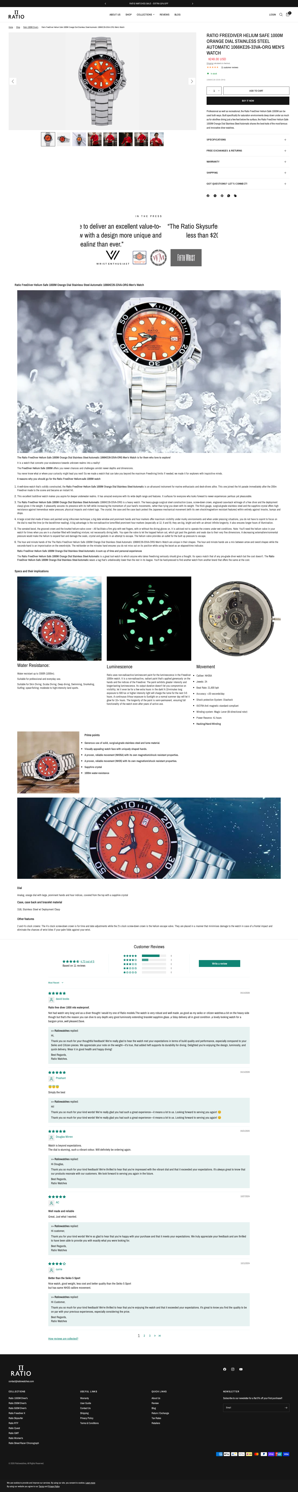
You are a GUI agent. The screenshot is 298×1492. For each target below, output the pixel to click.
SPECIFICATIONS (216, 139)
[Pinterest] (223, 196)
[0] (286, 14)
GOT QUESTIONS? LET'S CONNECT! (227, 183)
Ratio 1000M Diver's (30, 27)
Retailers (156, 1423)
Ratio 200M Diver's (17, 1403)
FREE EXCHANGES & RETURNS (224, 150)
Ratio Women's (16, 1438)
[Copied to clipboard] (236, 196)
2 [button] (144, 1345)
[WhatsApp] (229, 196)
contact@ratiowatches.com (21, 1381)
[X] (216, 196)
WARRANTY (213, 161)
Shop (129, 14)
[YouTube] (243, 1369)
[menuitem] (115, 14)
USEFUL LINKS (88, 1391)
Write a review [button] (219, 972)
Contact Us (85, 1408)
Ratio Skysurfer (16, 1418)
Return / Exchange (160, 1413)
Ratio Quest (14, 1428)
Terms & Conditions (89, 1423)
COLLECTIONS (17, 1391)
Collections (144, 14)
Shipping (210, 63)
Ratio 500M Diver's (17, 1408)
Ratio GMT (14, 1433)
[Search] (281, 14)
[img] (57, 1002)
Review (155, 1403)
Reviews (164, 14)
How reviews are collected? (63, 1347)
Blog (178, 14)
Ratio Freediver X (17, 1413)
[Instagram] (235, 1369)
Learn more (90, 1482)
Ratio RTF (13, 1423)
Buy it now (248, 100)
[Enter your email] (285, 1408)
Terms (41, 1486)
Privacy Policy (86, 1418)
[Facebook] (209, 196)
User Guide (85, 1403)
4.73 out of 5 (87, 970)
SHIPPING (212, 172)
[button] (48, 139)
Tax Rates (156, 1418)
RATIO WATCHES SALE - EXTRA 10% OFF (149, 3)
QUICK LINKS (159, 1391)
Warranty (84, 1398)
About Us (115, 14)
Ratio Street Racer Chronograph (24, 1443)
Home (11, 27)
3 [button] (150, 1345)
